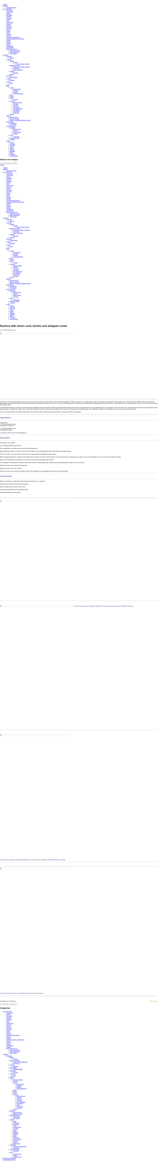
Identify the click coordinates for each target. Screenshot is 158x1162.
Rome (11, 98)
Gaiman (15, 130)
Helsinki (12, 80)
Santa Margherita (18, 93)
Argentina (13, 127)
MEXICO (12, 1111)
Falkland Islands (15, 138)
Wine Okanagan (14, 52)
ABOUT (5, 6)
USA (11, 1152)
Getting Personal (11, 7)
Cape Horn (16, 136)
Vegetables (10, 46)
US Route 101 (17, 1157)
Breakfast (9, 15)
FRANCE (12, 1074)
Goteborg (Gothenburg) (20, 1146)
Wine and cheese (15, 50)
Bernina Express (18, 1080)
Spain (8, 141)
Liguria (12, 87)
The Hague (13, 125)
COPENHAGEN (18, 1069)
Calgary (15, 62)
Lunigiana (16, 107)
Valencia (12, 144)
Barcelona (16, 1124)
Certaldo (15, 104)
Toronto (12, 74)
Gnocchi (9, 24)
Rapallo (15, 92)
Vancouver (16, 68)
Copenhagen (14, 77)
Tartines (9, 43)
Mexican (9, 28)
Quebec (12, 71)
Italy (8, 86)
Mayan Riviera (14, 117)
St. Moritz (16, 1151)
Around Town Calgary (22, 64)
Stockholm (16, 1148)
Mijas (11, 153)
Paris (11, 83)
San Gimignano (17, 108)
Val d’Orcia (16, 111)
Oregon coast (17, 1154)
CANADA (9, 1056)
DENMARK (13, 1068)
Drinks (8, 19)
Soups (8, 41)
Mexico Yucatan (14, 119)
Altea (14, 1121)
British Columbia (15, 65)
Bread (8, 13)
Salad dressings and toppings (15, 38)
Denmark (9, 76)
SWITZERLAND (15, 1149)
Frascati (15, 99)
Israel (8, 84)
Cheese (9, 16)
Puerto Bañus (14, 156)
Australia (9, 56)
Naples (12, 96)
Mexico (9, 116)
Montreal (15, 73)
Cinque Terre (17, 89)
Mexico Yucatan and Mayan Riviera (20, 120)
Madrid (12, 148)
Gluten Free (10, 22)
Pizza (8, 33)
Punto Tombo (17, 132)
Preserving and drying (13, 37)
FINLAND (13, 1071)
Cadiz (15, 1125)
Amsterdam (13, 123)
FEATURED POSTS (9, 1160)
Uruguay (12, 139)
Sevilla (12, 142)
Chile (11, 135)
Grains (8, 25)
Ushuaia (15, 133)
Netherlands (10, 122)
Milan (11, 95)
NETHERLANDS (15, 1115)
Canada (9, 59)
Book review (10, 47)
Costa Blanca (17, 1127)
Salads (9, 40)
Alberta (12, 61)
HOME (5, 4)
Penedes (12, 154)
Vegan (8, 44)
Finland (9, 79)
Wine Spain (13, 53)
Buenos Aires (17, 129)
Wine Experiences (12, 49)
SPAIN (12, 1120)
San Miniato (16, 110)
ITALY (11, 1078)
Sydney (12, 58)
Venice (12, 114)
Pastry (8, 31)
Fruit (8, 21)
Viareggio (16, 113)
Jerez (11, 147)
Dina (14, 330)
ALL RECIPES (7, 9)
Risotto (9, 36)
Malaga (12, 150)
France (9, 81)
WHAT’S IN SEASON (9, 1158)
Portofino (15, 90)
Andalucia (16, 1123)
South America (11, 126)
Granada (12, 145)
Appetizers (10, 10)
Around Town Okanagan (20, 1062)
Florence (15, 105)
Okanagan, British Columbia (21, 67)
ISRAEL (12, 1077)
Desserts (9, 18)
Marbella (12, 151)
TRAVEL (5, 55)
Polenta (9, 34)
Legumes (9, 27)
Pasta (8, 30)
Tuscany (12, 101)
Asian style (10, 12)
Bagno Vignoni (17, 102)
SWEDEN (13, 1145)
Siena (18, 1105)
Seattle (15, 1155)
